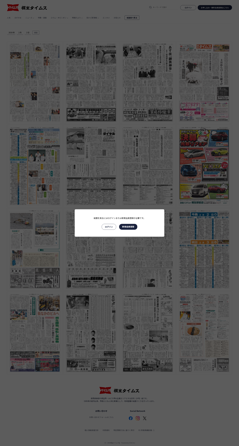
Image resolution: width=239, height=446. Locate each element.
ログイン (109, 226)
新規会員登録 (128, 226)
